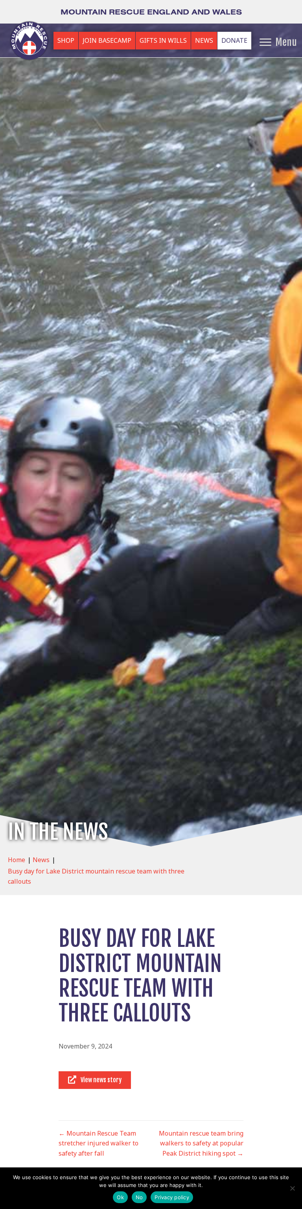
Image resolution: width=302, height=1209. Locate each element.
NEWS (204, 40)
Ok (120, 1197)
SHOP (65, 40)
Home (16, 859)
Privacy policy (172, 1197)
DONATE (234, 40)
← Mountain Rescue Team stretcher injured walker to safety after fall (98, 1143)
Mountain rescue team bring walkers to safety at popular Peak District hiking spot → (201, 1143)
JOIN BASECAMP (107, 40)
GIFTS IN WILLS (163, 40)
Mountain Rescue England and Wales (151, 11)
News (41, 859)
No (139, 1197)
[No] (292, 1188)
